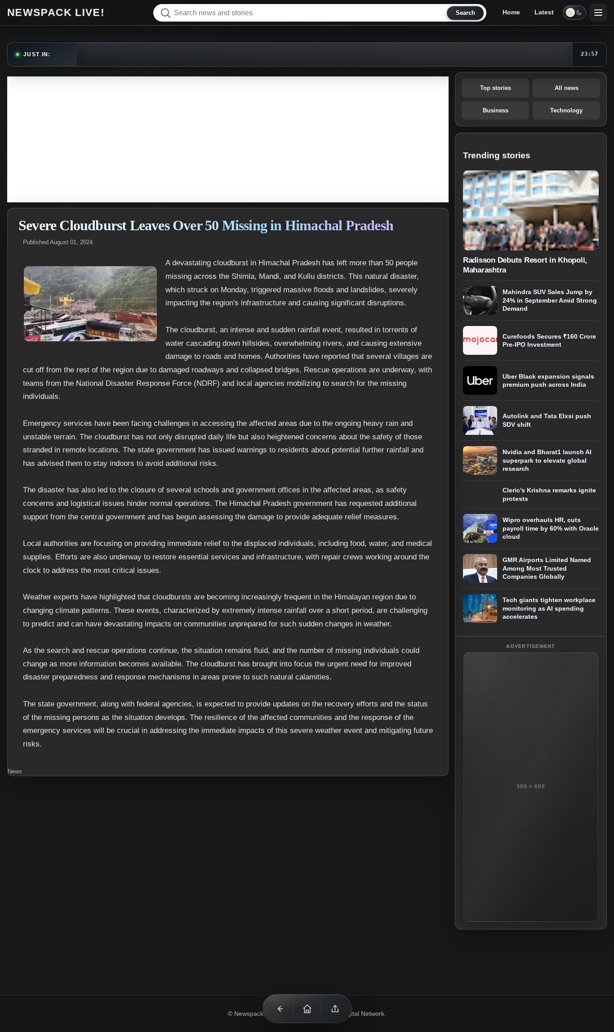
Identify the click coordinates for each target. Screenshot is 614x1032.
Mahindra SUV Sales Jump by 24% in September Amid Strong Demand (550, 300)
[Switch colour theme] (574, 12)
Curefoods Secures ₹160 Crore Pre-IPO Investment (549, 340)
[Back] (279, 1008)
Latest (544, 12)
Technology (566, 110)
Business (495, 110)
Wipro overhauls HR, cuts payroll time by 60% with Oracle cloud (551, 528)
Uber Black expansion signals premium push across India (548, 381)
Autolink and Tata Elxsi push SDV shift (547, 421)
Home (511, 12)
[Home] (307, 1008)
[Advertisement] (228, 139)
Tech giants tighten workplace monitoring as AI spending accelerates (549, 608)
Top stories (495, 88)
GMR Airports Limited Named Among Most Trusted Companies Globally (547, 568)
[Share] (335, 1008)
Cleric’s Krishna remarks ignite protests (549, 494)
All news (566, 88)
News (15, 771)
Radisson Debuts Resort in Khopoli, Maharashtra (525, 264)
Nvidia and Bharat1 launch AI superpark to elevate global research (547, 460)
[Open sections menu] (598, 12)
